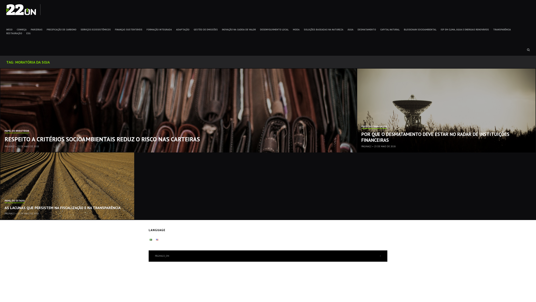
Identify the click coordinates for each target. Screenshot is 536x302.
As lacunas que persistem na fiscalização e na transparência (63, 207)
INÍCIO (9, 29)
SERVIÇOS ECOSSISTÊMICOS (96, 29)
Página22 (10, 146)
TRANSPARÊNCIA (502, 29)
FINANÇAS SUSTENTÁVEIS (128, 29)
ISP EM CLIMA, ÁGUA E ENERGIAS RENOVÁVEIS (465, 29)
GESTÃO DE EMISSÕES (206, 29)
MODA (296, 29)
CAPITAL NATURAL (390, 29)
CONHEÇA (22, 29)
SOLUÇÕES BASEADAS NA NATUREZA (323, 29)
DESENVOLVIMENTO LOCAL (274, 29)
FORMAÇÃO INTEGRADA (159, 29)
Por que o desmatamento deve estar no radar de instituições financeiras (435, 137)
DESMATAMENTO (367, 29)
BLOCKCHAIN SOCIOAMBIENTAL (420, 29)
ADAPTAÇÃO (182, 29)
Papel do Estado (15, 201)
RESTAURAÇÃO (14, 33)
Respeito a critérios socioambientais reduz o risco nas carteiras (102, 139)
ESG (28, 33)
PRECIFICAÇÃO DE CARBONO (61, 29)
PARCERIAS (37, 29)
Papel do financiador (374, 126)
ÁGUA (350, 29)
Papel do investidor (17, 131)
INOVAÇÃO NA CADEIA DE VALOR (239, 29)
